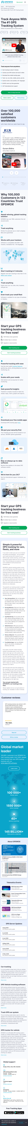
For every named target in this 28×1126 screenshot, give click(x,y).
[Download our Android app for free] (19, 1112)
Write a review (14, 737)
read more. (4, 1124)
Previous (11, 172)
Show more (3, 980)
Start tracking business (14, 352)
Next (16, 172)
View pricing (20, 97)
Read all (14, 732)
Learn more (14, 768)
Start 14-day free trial (14, 92)
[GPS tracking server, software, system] (7, 2)
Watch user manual (6, 275)
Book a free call (7, 1098)
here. (19, 422)
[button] (25, 2)
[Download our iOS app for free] (9, 1112)
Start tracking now (14, 348)
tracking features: (17, 366)
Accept (21, 1122)
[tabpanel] (14, 148)
